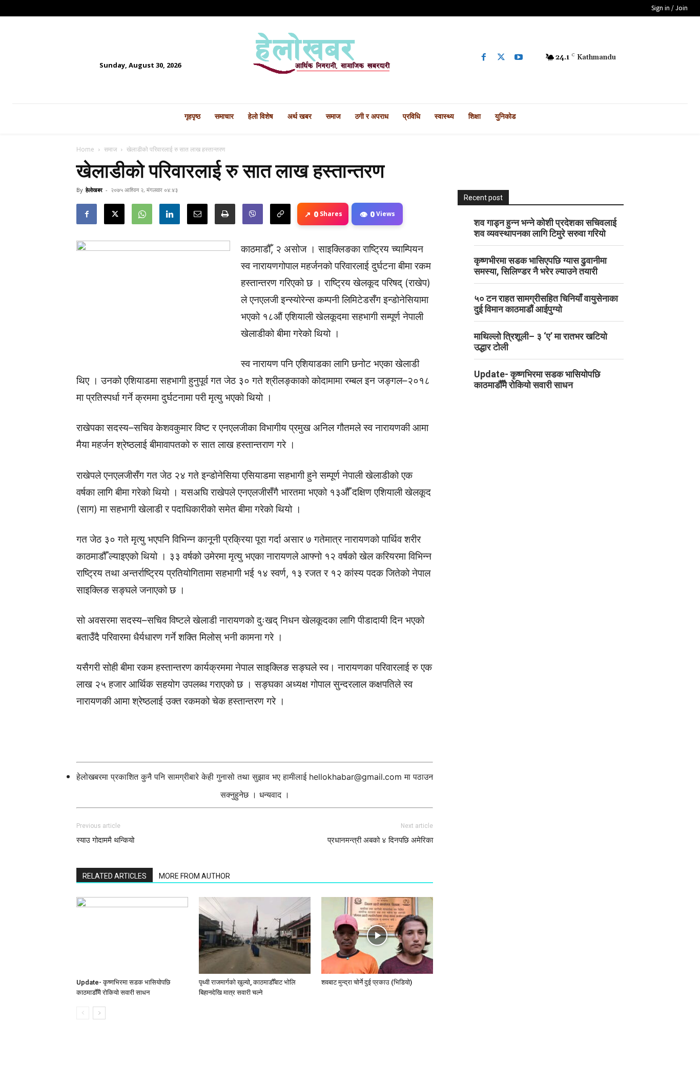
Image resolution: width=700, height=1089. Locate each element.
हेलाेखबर (94, 190)
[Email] (197, 214)
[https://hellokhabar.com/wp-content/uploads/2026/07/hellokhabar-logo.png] (350, 57)
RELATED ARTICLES (115, 876)
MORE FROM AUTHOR (194, 876)
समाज (110, 149)
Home (85, 149)
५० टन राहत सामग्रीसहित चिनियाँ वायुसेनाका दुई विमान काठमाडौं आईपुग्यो (546, 303)
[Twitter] (501, 57)
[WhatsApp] (142, 214)
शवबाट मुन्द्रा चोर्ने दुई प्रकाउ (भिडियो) (366, 982)
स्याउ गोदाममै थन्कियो (105, 840)
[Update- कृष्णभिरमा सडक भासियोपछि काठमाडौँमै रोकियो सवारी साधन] (132, 935)
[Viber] (252, 214)
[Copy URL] (280, 214)
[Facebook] (484, 57)
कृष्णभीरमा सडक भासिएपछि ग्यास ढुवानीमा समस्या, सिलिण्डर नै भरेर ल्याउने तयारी (540, 265)
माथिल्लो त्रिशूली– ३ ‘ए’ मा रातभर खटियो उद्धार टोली (540, 341)
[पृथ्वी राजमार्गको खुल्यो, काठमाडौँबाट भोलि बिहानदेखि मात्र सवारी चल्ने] (255, 935)
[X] (114, 214)
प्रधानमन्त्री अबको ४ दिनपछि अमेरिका (380, 840)
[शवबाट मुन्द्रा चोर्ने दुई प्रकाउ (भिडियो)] (377, 935)
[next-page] (99, 1013)
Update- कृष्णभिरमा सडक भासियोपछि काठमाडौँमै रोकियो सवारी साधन (537, 379)
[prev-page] (82, 1013)
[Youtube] (518, 57)
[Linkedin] (169, 214)
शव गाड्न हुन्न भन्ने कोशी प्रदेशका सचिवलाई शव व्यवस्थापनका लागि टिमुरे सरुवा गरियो (545, 228)
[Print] (225, 214)
